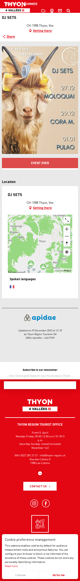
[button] (68, 11)
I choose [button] (20, 575)
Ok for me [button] (59, 575)
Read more (11, 566)
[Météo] (42, 11)
